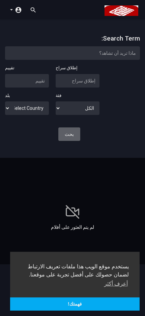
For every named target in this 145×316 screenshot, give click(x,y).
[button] (16, 9)
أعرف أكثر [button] (116, 284)
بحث (69, 134)
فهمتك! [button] (75, 304)
